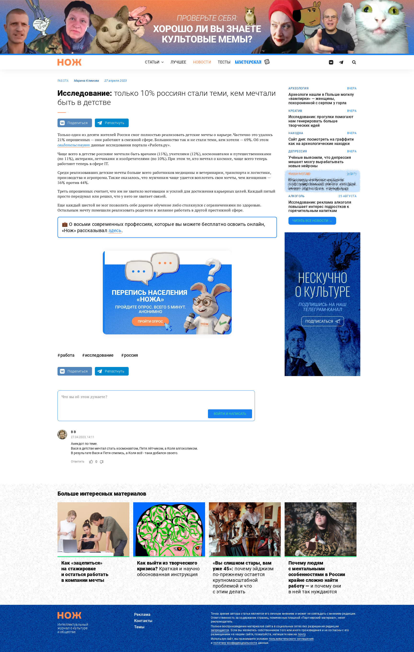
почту (302, 634)
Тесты (224, 62)
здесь (115, 230)
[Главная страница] (69, 62)
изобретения (299, 174)
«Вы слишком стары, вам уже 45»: (243, 577)
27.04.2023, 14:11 (82, 437)
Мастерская (248, 62)
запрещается (220, 630)
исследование (99, 355)
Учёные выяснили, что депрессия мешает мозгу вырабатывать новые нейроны (319, 161)
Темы (139, 627)
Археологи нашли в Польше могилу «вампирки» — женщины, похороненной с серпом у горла (321, 98)
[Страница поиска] (354, 62)
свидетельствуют (74, 145)
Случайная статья (267, 62)
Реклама (142, 614)
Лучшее (178, 62)
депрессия (297, 151)
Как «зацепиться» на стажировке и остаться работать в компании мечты (84, 571)
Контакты (143, 620)
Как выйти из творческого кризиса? (168, 568)
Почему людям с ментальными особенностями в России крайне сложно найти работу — (316, 577)
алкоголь (296, 196)
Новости (202, 62)
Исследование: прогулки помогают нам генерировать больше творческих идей (320, 121)
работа (63, 80)
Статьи (152, 62)
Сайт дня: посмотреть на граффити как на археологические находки (321, 141)
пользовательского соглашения (291, 639)
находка (295, 133)
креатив (295, 111)
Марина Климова (86, 80)
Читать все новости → (312, 221)
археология (298, 88)
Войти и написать (230, 414)
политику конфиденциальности (235, 643)
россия (131, 355)
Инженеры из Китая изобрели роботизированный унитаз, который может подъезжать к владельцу (322, 184)
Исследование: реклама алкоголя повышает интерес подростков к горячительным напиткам (319, 206)
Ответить (77, 461)
